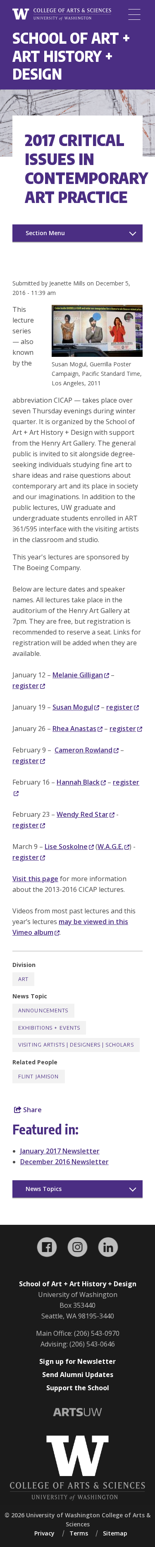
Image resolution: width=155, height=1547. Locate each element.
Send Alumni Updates (77, 1374)
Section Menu (45, 233)
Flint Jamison (38, 1076)
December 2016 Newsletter (64, 1161)
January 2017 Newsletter (60, 1151)
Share (31, 1109)
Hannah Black (78, 782)
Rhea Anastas (74, 728)
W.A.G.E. (110, 846)
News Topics (44, 1189)
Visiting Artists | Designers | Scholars (76, 1045)
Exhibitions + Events (49, 1028)
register (25, 685)
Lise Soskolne (66, 846)
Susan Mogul (72, 707)
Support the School (77, 1387)
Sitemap (115, 1533)
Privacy (44, 1533)
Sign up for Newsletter (77, 1361)
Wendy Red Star (82, 814)
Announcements (43, 1010)
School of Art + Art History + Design (71, 55)
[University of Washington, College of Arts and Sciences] (61, 14)
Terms (78, 1533)
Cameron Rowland (83, 750)
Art (23, 979)
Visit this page (35, 878)
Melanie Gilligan (77, 674)
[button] (97, 354)
